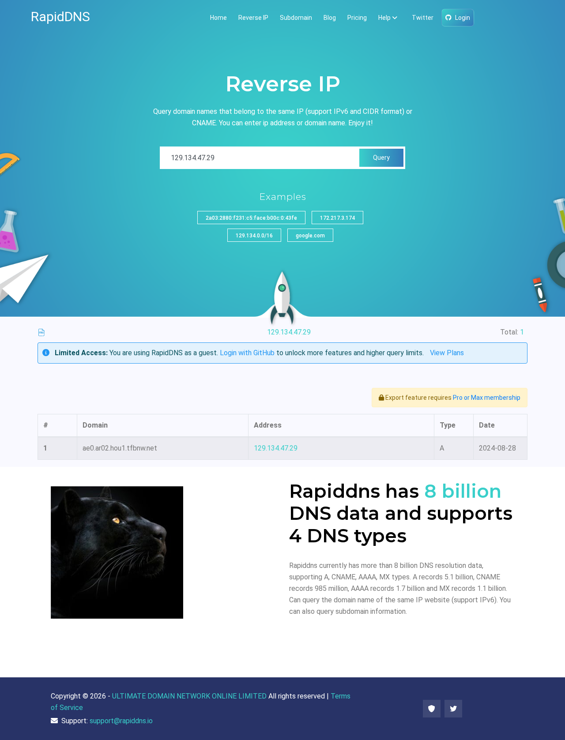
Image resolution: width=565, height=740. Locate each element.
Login (462, 17)
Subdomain (296, 17)
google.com (310, 236)
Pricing (357, 17)
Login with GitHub (247, 353)
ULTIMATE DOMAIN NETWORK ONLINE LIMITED (189, 696)
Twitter (422, 17)
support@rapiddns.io (121, 721)
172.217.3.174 (337, 218)
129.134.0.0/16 (254, 236)
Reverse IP (253, 17)
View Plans (447, 353)
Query (381, 157)
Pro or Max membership (486, 397)
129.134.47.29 (276, 448)
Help (384, 17)
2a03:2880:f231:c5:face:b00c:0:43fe (251, 218)
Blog (330, 17)
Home (218, 17)
